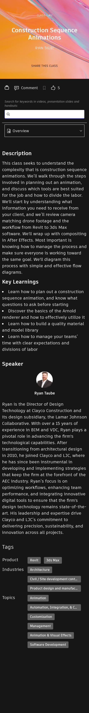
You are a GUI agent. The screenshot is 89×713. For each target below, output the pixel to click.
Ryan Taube (44, 48)
